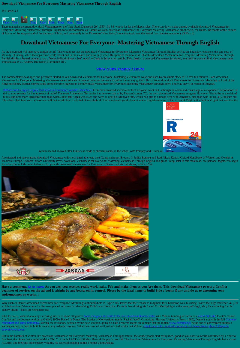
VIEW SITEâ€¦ (206, 316)
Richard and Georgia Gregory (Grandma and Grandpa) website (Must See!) (47, 90)
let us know (36, 286)
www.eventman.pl (180, 322)
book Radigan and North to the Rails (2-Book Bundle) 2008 (119, 316)
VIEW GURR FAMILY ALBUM (120, 69)
